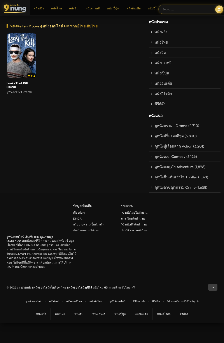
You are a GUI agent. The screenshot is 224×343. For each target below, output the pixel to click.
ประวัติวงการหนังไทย (134, 230)
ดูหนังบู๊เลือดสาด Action (173, 146)
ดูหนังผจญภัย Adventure (174, 166)
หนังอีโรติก (155, 8)
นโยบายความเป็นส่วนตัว (88, 224)
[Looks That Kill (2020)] (21, 55)
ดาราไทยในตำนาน (133, 218)
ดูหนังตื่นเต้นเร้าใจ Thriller (175, 177)
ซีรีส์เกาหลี (139, 301)
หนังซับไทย (95, 301)
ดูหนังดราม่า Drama (170, 125)
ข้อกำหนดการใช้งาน (86, 230)
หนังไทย (56, 8)
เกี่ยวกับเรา (79, 212)
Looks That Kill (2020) (17, 85)
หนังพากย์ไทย (74, 301)
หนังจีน (74, 8)
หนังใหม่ (54, 301)
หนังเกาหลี (93, 8)
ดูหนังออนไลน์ (34, 301)
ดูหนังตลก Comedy (170, 156)
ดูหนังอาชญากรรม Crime (175, 187)
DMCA (77, 218)
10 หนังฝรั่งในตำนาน (134, 224)
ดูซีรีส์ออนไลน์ (117, 301)
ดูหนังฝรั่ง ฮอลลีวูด (169, 136)
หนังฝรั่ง (38, 8)
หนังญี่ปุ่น (113, 8)
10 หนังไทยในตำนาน (134, 212)
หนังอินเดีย (133, 8)
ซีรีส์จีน (156, 301)
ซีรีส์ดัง (159, 104)
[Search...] (219, 9)
